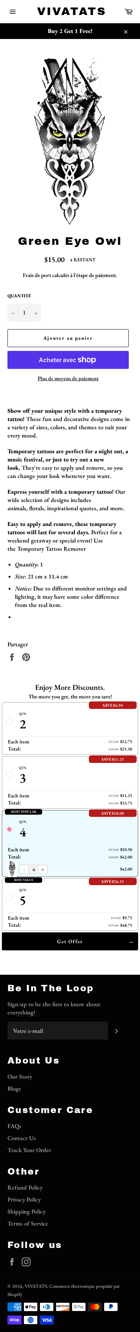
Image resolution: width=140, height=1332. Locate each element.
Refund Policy (25, 1187)
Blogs (14, 1088)
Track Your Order (29, 1150)
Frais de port (37, 275)
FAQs (14, 1126)
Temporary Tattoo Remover (51, 549)
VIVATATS (70, 11)
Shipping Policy (26, 1211)
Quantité (19, 296)
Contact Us (21, 1138)
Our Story (19, 1076)
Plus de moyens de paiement (68, 378)
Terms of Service (27, 1223)
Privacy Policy (24, 1199)
